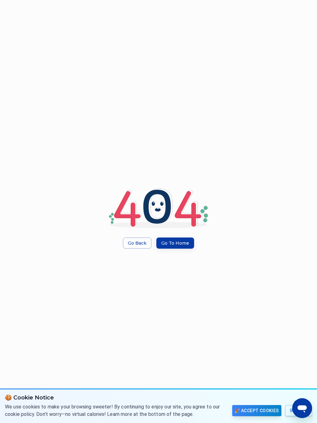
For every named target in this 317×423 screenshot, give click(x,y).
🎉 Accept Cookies (257, 410)
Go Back (137, 243)
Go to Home (175, 243)
